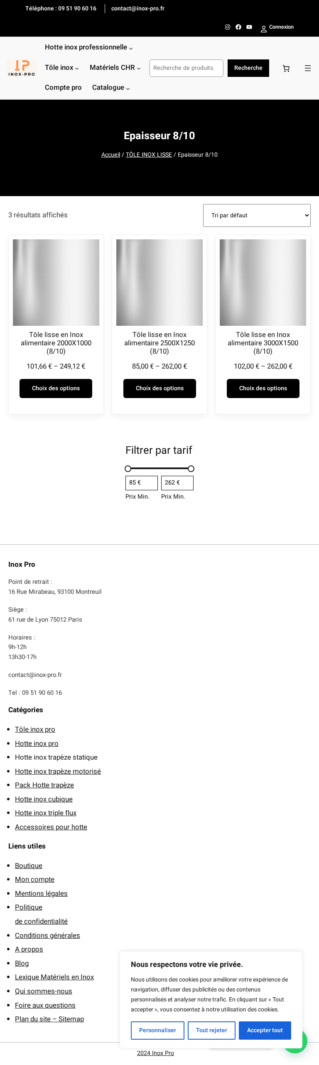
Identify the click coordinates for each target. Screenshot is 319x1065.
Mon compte (34, 879)
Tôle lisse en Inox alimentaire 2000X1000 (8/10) (56, 343)
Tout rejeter (211, 1030)
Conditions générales (47, 935)
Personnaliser (157, 1030)
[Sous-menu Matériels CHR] (139, 68)
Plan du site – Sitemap (49, 1019)
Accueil (110, 154)
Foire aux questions (45, 1005)
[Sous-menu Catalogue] (128, 88)
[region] (211, 999)
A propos (29, 949)
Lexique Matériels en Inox (54, 977)
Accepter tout (265, 1030)
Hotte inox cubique (44, 799)
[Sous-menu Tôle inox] (77, 68)
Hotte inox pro (37, 743)
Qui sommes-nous (43, 991)
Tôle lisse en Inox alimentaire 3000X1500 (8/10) (263, 343)
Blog (22, 963)
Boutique (28, 866)
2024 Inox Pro (155, 1053)
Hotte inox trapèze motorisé (58, 771)
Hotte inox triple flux (45, 813)
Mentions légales (41, 893)
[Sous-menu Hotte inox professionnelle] (131, 48)
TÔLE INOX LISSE (149, 154)
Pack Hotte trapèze (44, 785)
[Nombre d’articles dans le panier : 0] (285, 68)
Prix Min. (137, 496)
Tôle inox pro (35, 729)
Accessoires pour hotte (51, 827)
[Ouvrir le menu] (308, 68)
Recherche (248, 68)
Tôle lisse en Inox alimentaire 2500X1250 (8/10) (159, 343)
